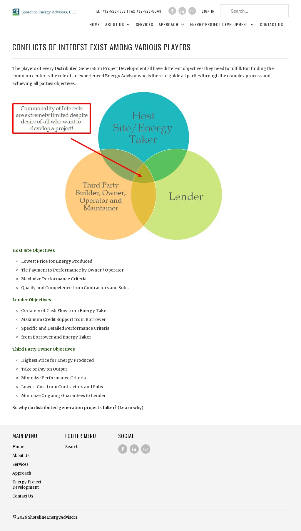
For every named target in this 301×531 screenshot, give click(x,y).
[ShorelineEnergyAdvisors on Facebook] (172, 11)
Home (94, 24)
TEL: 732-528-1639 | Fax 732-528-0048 (127, 11)
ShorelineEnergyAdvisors (52, 517)
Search (71, 446)
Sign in (208, 11)
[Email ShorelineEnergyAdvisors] (192, 11)
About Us (115, 24)
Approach (169, 24)
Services (144, 24)
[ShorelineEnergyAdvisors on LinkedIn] (182, 11)
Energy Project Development (219, 24)
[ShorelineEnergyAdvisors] (44, 11)
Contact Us (271, 24)
